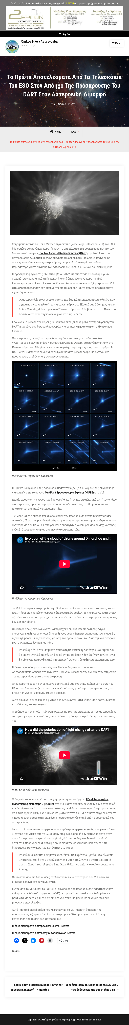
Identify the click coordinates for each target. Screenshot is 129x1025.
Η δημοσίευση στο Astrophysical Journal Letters (40, 926)
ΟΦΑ (73, 103)
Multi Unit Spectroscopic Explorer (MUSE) (69, 492)
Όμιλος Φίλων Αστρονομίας (39, 41)
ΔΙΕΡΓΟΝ (70, 3)
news (73, 131)
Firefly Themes (93, 1019)
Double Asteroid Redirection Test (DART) (63, 253)
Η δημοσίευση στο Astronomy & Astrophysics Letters (43, 933)
